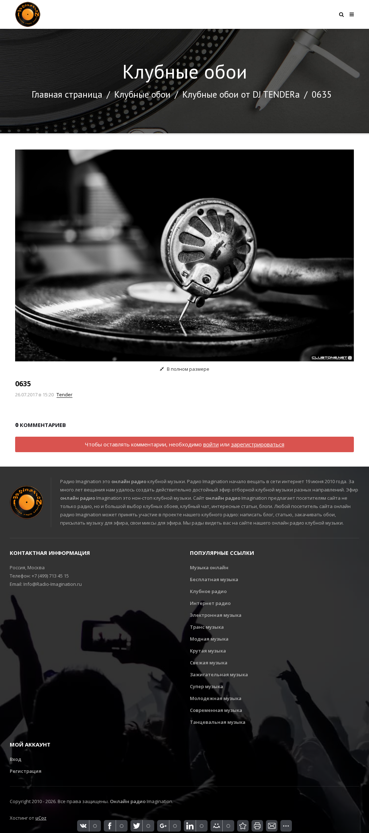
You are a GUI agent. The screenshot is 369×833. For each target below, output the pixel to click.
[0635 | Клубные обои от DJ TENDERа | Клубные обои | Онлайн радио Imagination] (243, 826)
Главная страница (67, 94)
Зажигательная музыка (219, 674)
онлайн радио (128, 481)
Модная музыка (209, 639)
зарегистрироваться (257, 444)
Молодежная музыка (215, 698)
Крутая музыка (208, 650)
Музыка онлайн (209, 567)
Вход (15, 759)
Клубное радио (208, 591)
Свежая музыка (208, 662)
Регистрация (25, 771)
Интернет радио (210, 603)
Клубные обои (142, 94)
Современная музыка (216, 710)
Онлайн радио (128, 801)
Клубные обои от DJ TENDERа (241, 94)
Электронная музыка (215, 615)
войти (211, 444)
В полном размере (187, 369)
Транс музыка (207, 627)
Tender (64, 394)
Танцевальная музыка (217, 722)
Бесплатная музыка (214, 579)
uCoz (40, 818)
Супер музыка (206, 686)
